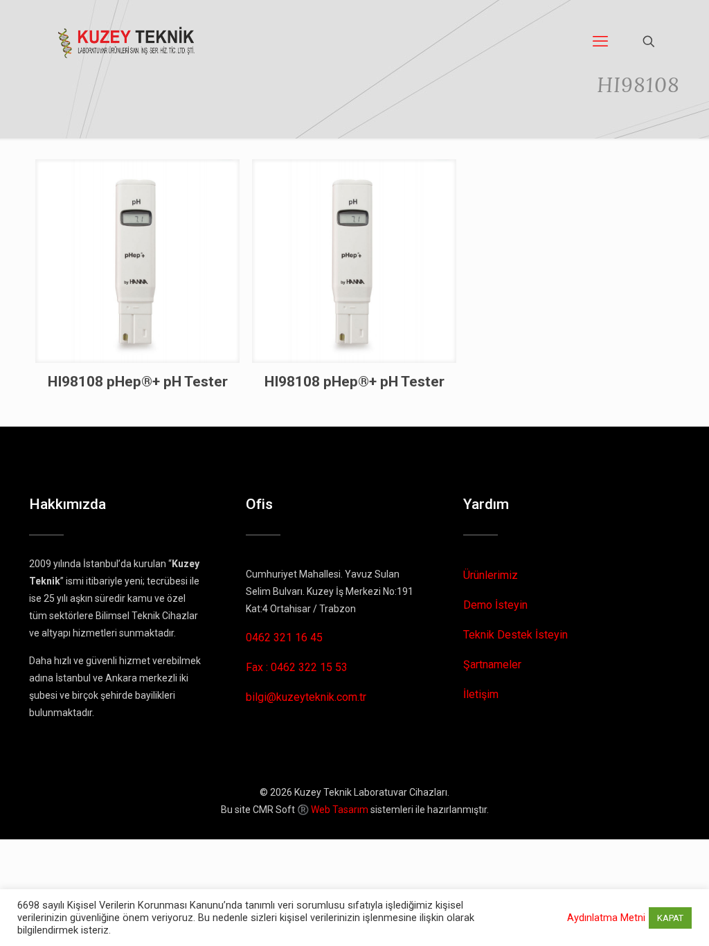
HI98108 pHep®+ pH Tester (138, 381)
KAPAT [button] (670, 918)
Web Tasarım (339, 809)
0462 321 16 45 (284, 637)
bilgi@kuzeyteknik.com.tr (306, 697)
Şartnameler (492, 664)
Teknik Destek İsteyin (515, 634)
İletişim (481, 694)
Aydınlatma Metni (606, 917)
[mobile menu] (600, 41)
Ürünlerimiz (490, 575)
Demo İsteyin (495, 605)
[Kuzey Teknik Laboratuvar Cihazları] (127, 41)
